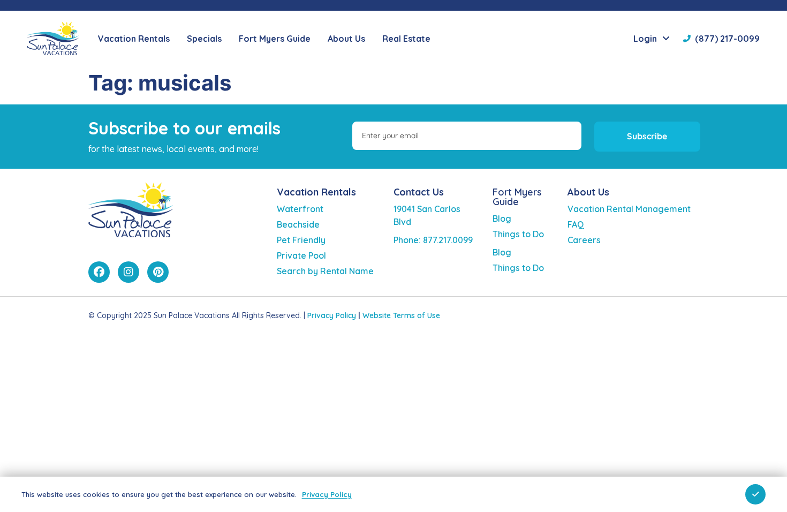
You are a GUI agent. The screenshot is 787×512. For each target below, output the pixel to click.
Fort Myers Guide (517, 197)
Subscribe (647, 136)
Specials (204, 38)
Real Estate (406, 38)
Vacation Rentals (316, 192)
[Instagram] (128, 272)
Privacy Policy (331, 315)
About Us (588, 192)
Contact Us (419, 192)
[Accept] (755, 494)
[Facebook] (99, 272)
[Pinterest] (158, 272)
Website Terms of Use (401, 315)
